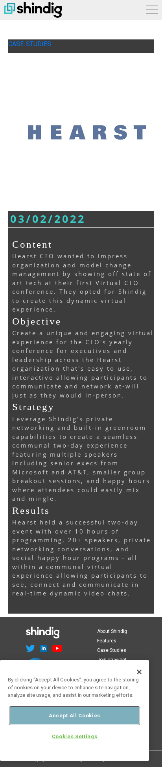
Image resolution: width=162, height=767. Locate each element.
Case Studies (111, 650)
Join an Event (112, 659)
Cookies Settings (75, 736)
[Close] (139, 672)
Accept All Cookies (74, 715)
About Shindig (112, 631)
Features (106, 641)
